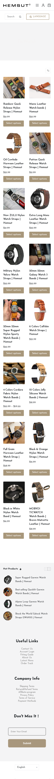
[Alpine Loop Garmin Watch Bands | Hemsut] (7, 603)
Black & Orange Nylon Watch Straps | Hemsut (38, 453)
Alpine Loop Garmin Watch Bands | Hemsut (29, 604)
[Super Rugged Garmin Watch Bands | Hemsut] (7, 579)
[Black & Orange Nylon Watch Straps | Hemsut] (40, 433)
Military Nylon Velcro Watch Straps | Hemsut (12, 275)
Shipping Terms (27, 686)
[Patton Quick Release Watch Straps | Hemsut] (40, 143)
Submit (27, 743)
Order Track (27, 663)
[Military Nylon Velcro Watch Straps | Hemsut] (14, 254)
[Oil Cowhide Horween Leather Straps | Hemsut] (14, 143)
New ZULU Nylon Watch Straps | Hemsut (14, 219)
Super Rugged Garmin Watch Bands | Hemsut (30, 580)
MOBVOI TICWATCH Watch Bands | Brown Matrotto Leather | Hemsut (39, 516)
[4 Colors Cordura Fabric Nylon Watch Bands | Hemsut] (14, 373)
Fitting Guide (26, 655)
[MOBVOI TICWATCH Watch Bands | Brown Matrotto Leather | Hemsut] (40, 492)
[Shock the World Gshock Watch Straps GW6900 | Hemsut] (7, 615)
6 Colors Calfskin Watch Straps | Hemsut (39, 330)
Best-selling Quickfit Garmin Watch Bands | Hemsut (29, 592)
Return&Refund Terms (27, 689)
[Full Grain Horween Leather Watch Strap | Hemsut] (14, 433)
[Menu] (37, 5)
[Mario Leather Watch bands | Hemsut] (40, 87)
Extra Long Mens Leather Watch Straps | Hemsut (39, 219)
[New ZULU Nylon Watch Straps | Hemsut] (14, 199)
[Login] (43, 5)
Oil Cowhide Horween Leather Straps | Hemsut (13, 163)
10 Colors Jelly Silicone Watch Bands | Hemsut (38, 394)
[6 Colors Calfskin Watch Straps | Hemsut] (40, 310)
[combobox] (11, 17)
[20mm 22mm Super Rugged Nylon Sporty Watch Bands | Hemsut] (14, 310)
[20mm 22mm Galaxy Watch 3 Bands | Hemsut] (40, 254)
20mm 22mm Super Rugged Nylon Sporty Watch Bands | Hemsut (11, 334)
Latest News (26, 661)
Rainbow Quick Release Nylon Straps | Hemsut (12, 108)
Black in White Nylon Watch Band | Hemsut (12, 512)
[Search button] (20, 17)
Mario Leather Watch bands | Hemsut (37, 108)
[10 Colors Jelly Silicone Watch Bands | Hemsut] (40, 373)
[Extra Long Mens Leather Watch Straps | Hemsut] (40, 199)
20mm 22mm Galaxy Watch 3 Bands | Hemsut (38, 275)
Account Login (27, 652)
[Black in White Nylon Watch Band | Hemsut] (14, 492)
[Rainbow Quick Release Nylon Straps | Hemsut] (14, 87)
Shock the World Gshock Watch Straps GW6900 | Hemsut (31, 616)
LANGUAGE (39, 16)
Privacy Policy (27, 695)
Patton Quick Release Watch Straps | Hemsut (38, 163)
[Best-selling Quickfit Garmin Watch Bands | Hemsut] (7, 591)
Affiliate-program (27, 692)
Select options (13, 123)
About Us (27, 658)
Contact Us (27, 649)
